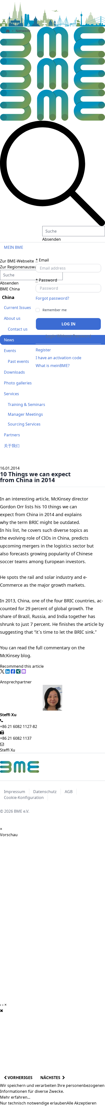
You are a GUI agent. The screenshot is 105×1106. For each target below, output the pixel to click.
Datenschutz (45, 791)
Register (43, 350)
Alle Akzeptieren (81, 1103)
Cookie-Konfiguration (24, 797)
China (8, 297)
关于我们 (12, 445)
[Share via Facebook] (13, 671)
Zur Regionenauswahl (20, 267)
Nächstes (51, 1077)
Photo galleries (18, 383)
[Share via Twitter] (2, 671)
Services (11, 393)
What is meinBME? (53, 365)
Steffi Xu (7, 750)
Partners (12, 435)
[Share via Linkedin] (7, 671)
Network (23, 30)
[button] (52, 173)
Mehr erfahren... (15, 1097)
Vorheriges (19, 1077)
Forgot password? (52, 298)
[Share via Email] (23, 671)
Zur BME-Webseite (17, 261)
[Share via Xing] (18, 671)
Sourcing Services (24, 424)
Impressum (14, 791)
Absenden (51, 239)
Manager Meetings (25, 414)
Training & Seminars (26, 404)
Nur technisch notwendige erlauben (33, 1103)
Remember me (54, 310)
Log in (68, 324)
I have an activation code (58, 357)
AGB (69, 791)
